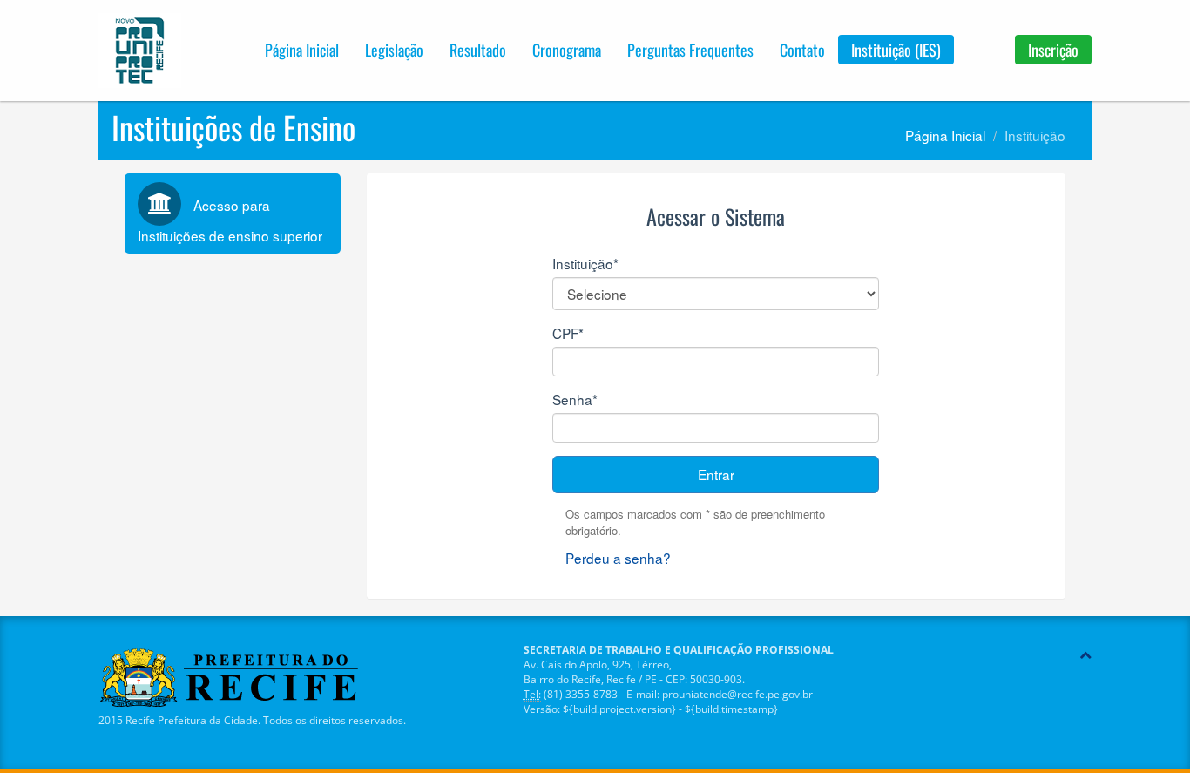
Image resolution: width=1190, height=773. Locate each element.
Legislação (394, 49)
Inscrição (1053, 49)
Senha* (575, 399)
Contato (802, 49)
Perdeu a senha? (618, 557)
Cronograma (566, 49)
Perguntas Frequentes (690, 49)
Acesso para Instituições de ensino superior (230, 220)
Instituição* (585, 263)
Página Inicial (302, 49)
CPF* (568, 332)
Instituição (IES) (896, 49)
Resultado (478, 49)
